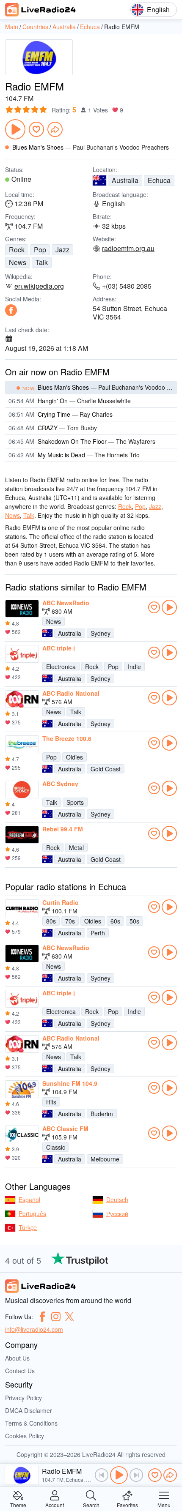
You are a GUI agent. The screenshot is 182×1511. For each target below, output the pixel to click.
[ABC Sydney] (22, 789)
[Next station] (136, 1475)
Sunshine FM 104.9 (69, 1083)
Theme (18, 1504)
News (17, 262)
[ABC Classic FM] (22, 1134)
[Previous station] (101, 1475)
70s (70, 921)
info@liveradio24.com (34, 1329)
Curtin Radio (60, 902)
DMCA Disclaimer (28, 1410)
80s (51, 921)
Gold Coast (106, 769)
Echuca (159, 180)
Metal (76, 847)
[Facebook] (11, 310)
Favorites (127, 1504)
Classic (55, 1147)
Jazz (62, 249)
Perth (98, 933)
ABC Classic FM (65, 1128)
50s (134, 921)
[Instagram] (56, 1317)
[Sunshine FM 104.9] (22, 1089)
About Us (17, 1358)
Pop (40, 249)
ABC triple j (58, 648)
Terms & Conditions (31, 1423)
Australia (125, 180)
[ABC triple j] (22, 654)
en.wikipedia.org (39, 286)
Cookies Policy (24, 1436)
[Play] (15, 129)
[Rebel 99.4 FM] (22, 835)
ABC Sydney (60, 784)
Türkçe (28, 1227)
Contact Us (20, 1370)
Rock (17, 249)
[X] (69, 1317)
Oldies (74, 757)
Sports (75, 802)
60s (115, 921)
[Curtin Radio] (22, 908)
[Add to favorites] (36, 129)
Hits (51, 1102)
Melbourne (105, 1159)
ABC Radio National (70, 693)
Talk (42, 262)
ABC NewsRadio (65, 603)
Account (54, 1504)
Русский (117, 1213)
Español (29, 1199)
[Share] (55, 129)
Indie (134, 666)
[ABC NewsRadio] (22, 609)
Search (91, 1504)
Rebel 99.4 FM (62, 829)
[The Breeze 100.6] (22, 744)
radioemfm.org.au (128, 248)
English (158, 9)
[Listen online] (169, 607)
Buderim (102, 1113)
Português (32, 1213)
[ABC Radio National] (22, 699)
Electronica (61, 666)
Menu (164, 1504)
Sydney (100, 633)
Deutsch (117, 1199)
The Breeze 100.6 (66, 738)
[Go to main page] (40, 9)
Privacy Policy (23, 1398)
